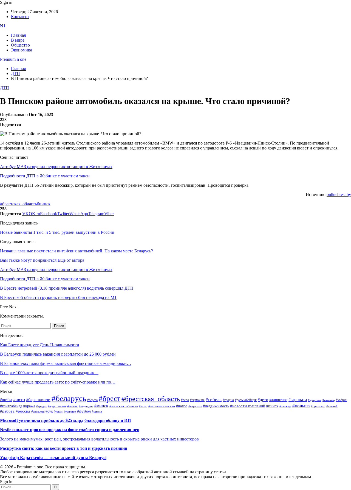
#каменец (328, 400)
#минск (101, 405)
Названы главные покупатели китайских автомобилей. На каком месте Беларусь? (76, 251)
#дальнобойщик (246, 400)
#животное (278, 399)
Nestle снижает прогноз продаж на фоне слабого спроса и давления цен (69, 429)
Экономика (21, 50)
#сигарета (37, 411)
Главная (18, 35)
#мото (143, 406)
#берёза (92, 400)
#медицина (86, 406)
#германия (197, 400)
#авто (19, 399)
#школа (97, 411)
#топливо (70, 411)
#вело (185, 400)
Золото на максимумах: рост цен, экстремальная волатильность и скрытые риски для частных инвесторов (99, 439)
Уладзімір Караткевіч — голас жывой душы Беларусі (53, 457)
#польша (301, 405)
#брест (109, 398)
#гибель (214, 399)
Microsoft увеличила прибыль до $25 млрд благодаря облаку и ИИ (65, 420)
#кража (29, 406)
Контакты (20, 16)
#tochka (6, 399)
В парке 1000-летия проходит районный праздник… (49, 372)
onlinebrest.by (339, 194)
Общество (20, 45)
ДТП (4, 87)
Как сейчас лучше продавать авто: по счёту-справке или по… (57, 382)
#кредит (41, 406)
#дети (263, 399)
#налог (181, 406)
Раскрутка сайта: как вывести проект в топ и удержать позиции (63, 448)
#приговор (318, 406)
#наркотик (195, 406)
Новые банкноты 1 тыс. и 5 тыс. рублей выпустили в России (57, 232)
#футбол (84, 411)
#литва (72, 406)
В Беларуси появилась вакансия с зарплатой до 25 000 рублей (58, 354)
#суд (49, 411)
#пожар (285, 406)
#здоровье (314, 400)
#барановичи (38, 399)
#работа (7, 411)
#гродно (228, 400)
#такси (58, 411)
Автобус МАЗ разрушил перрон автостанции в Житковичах (56, 166)
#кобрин (341, 400)
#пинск (43, 203)
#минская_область (123, 406)
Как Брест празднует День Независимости (39, 344)
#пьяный (332, 406)
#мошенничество (161, 406)
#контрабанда (11, 406)
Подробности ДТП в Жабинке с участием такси (45, 176)
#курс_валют (57, 406)
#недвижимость (216, 406)
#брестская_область (18, 203)
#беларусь (69, 398)
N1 (2, 26)
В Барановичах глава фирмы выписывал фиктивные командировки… (65, 363)
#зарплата (297, 399)
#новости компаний (247, 406)
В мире (17, 40)
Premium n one (13, 59)
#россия (23, 411)
